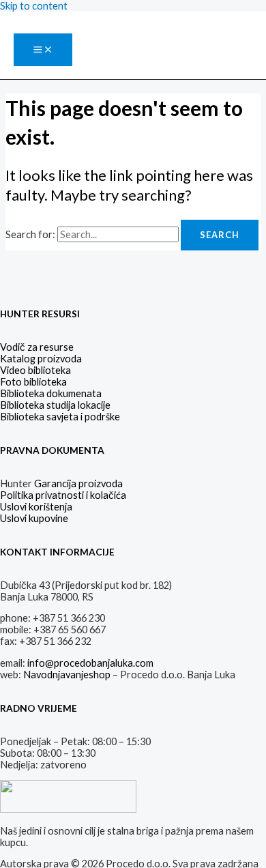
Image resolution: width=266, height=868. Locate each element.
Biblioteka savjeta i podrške (60, 416)
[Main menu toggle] (43, 50)
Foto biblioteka (33, 382)
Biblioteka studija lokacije (55, 405)
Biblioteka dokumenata (51, 393)
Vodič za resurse (37, 347)
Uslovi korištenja (36, 506)
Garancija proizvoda (78, 483)
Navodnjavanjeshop (66, 674)
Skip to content (34, 6)
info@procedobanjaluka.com (90, 663)
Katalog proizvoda (41, 358)
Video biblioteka (35, 370)
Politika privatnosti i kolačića (63, 495)
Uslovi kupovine (34, 518)
